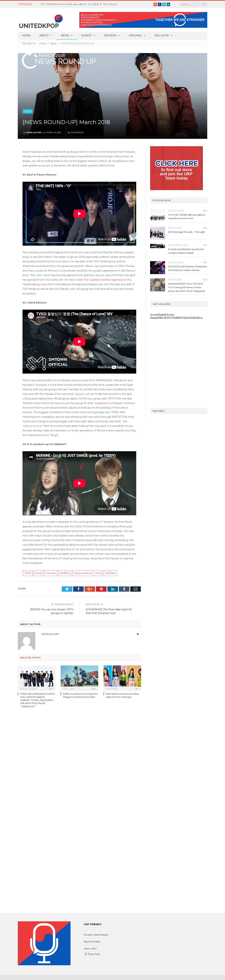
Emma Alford (34, 132)
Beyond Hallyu (92, 941)
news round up (83, 573)
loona (38, 573)
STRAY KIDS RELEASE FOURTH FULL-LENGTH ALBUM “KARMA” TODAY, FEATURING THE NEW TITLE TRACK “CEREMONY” (37, 700)
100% (27, 573)
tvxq (98, 573)
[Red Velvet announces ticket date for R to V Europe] (122, 677)
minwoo (51, 573)
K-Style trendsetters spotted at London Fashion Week (186, 251)
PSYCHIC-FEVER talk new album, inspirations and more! (186, 216)
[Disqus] (79, 762)
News (65, 35)
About (44, 35)
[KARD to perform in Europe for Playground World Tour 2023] (79, 677)
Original (135, 35)
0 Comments (76, 132)
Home (26, 35)
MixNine (65, 573)
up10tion (110, 573)
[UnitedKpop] (40, 20)
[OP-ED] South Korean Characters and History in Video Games (187, 268)
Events (86, 35)
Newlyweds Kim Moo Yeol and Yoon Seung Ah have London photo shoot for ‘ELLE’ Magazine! (186, 287)
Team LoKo (90, 948)
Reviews (110, 35)
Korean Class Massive (96, 934)
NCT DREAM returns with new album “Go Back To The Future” (79, 4)
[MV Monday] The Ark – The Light (186, 232)
